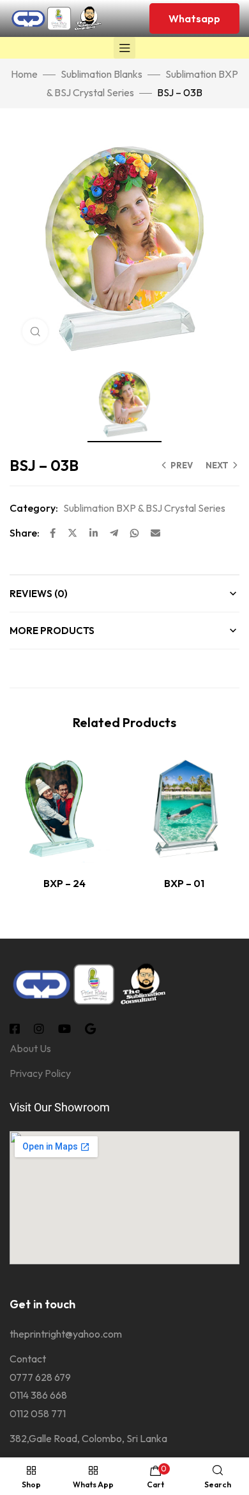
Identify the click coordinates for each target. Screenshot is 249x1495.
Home (24, 74)
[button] (194, 18)
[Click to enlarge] (35, 331)
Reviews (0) (39, 594)
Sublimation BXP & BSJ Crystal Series (144, 508)
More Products (52, 631)
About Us (30, 1048)
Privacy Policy (40, 1073)
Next (217, 465)
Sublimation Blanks (101, 74)
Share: (25, 532)
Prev (181, 465)
